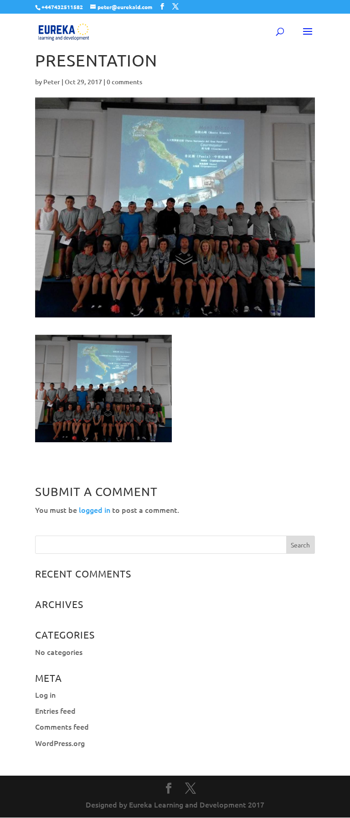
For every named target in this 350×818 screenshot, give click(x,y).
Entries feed (55, 711)
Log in (45, 695)
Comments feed (62, 726)
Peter (51, 81)
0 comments (124, 81)
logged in (94, 510)
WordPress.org (60, 743)
